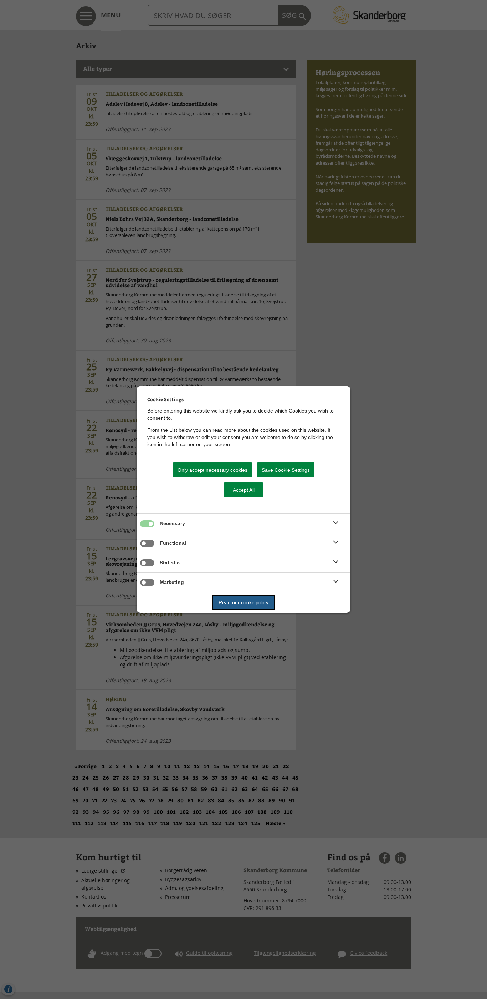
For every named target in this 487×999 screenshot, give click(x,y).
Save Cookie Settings (286, 470)
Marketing (172, 582)
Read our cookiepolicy (243, 602)
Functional (173, 543)
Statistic (170, 562)
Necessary (172, 523)
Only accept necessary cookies (212, 470)
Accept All (244, 490)
